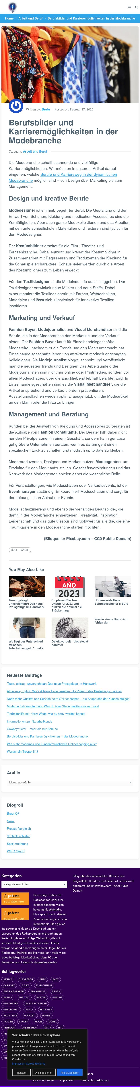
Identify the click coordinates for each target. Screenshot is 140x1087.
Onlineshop (29, 1027)
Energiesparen (13, 991)
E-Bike (26, 985)
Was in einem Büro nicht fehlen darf (111, 620)
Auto (43, 979)
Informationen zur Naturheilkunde (29, 721)
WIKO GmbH (16, 851)
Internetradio (41, 924)
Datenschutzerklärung (95, 1080)
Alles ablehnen (43, 1072)
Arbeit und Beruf (30, 18)
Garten (41, 997)
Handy (30, 1009)
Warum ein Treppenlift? (22, 751)
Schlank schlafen (18, 836)
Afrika (7, 979)
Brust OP (13, 813)
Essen (56, 991)
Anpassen (21, 1072)
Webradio (55, 909)
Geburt (57, 997)
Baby (55, 979)
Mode (38, 1021)
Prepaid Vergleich (19, 828)
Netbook (9, 1027)
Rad (60, 1027)
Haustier (46, 1009)
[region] (47, 1054)
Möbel (52, 1021)
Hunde (46, 1015)
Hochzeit (30, 1015)
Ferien (7, 997)
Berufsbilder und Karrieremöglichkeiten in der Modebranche (47, 736)
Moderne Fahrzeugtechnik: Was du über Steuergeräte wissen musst (53, 706)
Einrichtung (44, 985)
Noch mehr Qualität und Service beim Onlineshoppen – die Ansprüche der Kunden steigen (68, 698)
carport (9, 985)
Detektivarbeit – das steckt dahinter (70, 643)
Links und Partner (43, 1080)
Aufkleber (26, 979)
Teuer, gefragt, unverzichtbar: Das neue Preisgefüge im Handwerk (26, 603)
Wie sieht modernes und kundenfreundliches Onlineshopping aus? (52, 744)
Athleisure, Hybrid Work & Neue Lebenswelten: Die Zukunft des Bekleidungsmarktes (64, 691)
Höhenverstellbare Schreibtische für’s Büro (111, 601)
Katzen (8, 1021)
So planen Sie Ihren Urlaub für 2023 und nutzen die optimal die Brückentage (67, 605)
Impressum (67, 1080)
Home (9, 18)
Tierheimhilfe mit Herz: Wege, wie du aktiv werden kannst (46, 713)
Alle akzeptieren (70, 1072)
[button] (129, 7)
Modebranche (20, 550)
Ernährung (37, 991)
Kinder (23, 1021)
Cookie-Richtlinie (35, 1063)
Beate (46, 109)
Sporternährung (17, 843)
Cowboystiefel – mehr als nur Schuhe (32, 728)
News (11, 821)
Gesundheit (11, 1009)
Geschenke (10, 1003)
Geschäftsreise (36, 1003)
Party (48, 1027)
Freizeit (24, 997)
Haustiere (10, 1015)
